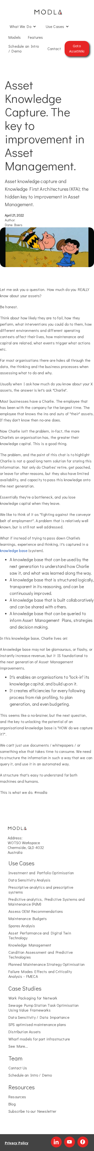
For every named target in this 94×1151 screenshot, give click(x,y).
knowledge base (13, 550)
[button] (23, 26)
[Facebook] (82, 1142)
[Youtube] (69, 1142)
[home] (47, 12)
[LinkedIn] (56, 1142)
